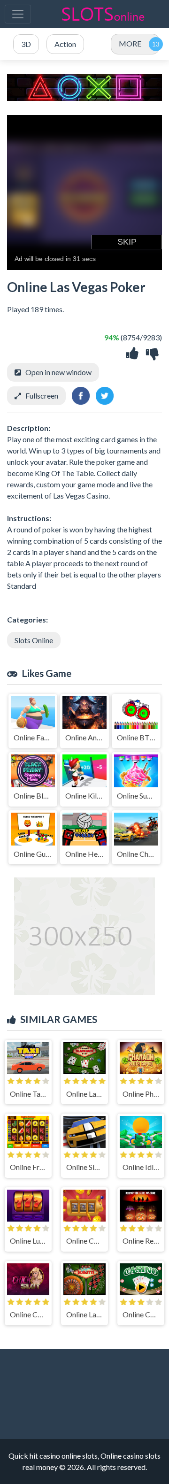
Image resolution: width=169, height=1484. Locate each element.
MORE (130, 43)
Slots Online (34, 640)
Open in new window (58, 372)
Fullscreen (41, 395)
